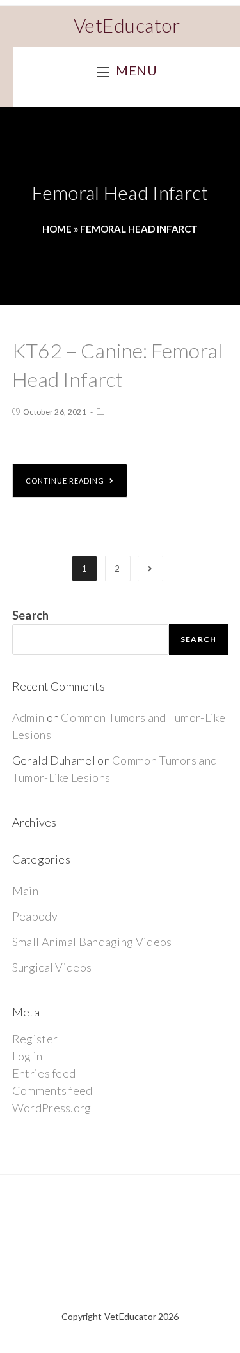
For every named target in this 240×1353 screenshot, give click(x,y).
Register (35, 1039)
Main (25, 890)
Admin (28, 717)
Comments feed (52, 1090)
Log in (27, 1056)
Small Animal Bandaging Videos (92, 942)
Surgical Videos (52, 967)
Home (57, 228)
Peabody (35, 916)
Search (30, 615)
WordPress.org (52, 1108)
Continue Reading (65, 481)
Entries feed (44, 1073)
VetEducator (127, 24)
